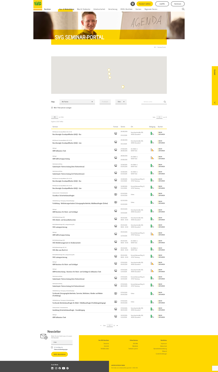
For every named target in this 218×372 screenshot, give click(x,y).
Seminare (177, 3)
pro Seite (61, 117)
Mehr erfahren (162, 133)
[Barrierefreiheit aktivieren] (133, 4)
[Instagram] (56, 368)
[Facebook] (60, 368)
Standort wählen (145, 3)
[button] (67, 9)
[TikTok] (67, 368)
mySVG (162, 3)
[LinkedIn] (52, 368)
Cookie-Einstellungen (161, 354)
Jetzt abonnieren (59, 354)
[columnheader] (81, 126)
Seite (154, 117)
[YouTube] (63, 368)
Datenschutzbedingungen (61, 349)
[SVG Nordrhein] (37, 5)
